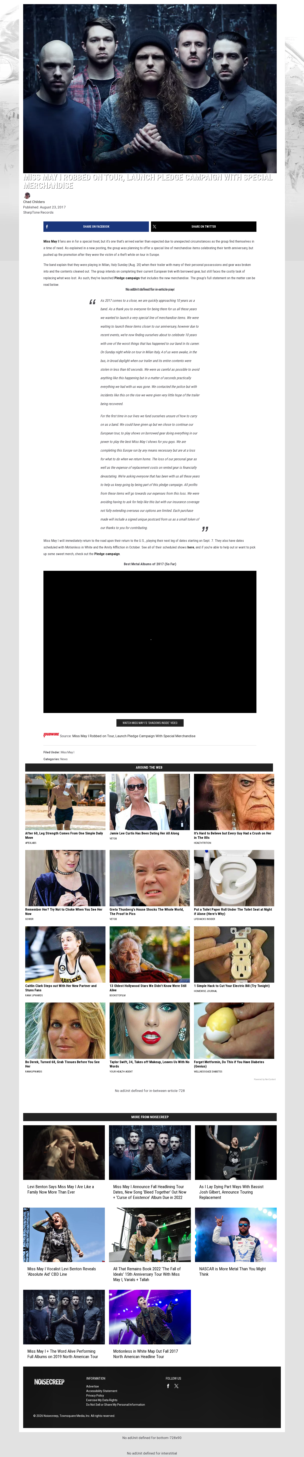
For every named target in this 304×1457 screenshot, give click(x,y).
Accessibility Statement (101, 1391)
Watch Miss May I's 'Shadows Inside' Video (150, 723)
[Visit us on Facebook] (170, 1386)
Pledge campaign (127, 278)
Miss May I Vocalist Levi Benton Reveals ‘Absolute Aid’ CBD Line (61, 1271)
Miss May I (51, 241)
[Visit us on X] (178, 1386)
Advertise (92, 1386)
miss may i (67, 752)
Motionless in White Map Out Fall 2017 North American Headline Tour (145, 1354)
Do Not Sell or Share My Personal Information (115, 1404)
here (190, 547)
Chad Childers (34, 202)
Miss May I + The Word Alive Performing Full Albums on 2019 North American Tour (62, 1354)
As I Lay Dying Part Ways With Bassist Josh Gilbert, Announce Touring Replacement (231, 1192)
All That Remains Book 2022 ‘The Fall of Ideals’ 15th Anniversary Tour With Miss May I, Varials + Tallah (147, 1274)
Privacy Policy (95, 1395)
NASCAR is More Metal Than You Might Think (232, 1271)
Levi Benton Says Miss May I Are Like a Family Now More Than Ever (60, 1189)
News (64, 759)
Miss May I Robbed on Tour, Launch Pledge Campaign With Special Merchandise (133, 736)
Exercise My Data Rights (101, 1400)
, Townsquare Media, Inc (74, 1415)
